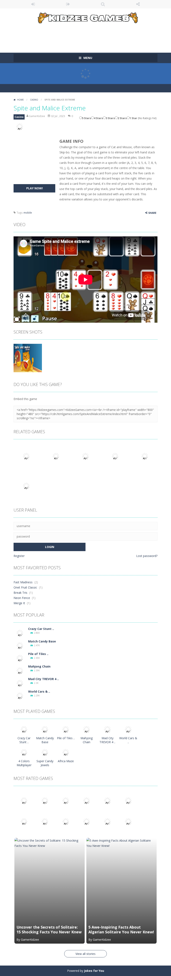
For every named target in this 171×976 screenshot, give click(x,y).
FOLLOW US (138, 4)
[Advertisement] (89, 36)
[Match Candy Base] (20, 645)
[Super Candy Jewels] (45, 752)
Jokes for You (94, 971)
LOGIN (33, 4)
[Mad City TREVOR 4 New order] (20, 683)
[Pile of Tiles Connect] (20, 658)
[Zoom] (28, 358)
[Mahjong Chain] (20, 670)
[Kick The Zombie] (24, 821)
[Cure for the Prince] (128, 800)
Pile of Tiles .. (38, 654)
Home (20, 99)
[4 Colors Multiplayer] (24, 752)
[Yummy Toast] (107, 800)
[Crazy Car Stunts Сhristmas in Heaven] (20, 633)
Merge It (19, 603)
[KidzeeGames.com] (85, 17)
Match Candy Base (42, 641)
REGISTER (68, 4)
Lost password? (146, 556)
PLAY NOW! (34, 188)
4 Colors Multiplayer (24, 763)
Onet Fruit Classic (25, 587)
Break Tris (20, 593)
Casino (34, 99)
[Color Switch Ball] (44, 821)
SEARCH (103, 4)
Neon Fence (22, 598)
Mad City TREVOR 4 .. (43, 679)
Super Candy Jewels (44, 763)
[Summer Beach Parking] (65, 821)
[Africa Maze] (65, 752)
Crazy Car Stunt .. (41, 629)
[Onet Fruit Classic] (44, 800)
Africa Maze (66, 761)
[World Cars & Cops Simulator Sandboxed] (20, 695)
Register (19, 556)
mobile (28, 212)
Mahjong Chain (39, 666)
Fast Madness (23, 582)
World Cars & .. (39, 691)
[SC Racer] (128, 821)
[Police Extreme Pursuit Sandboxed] (86, 821)
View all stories (85, 954)
